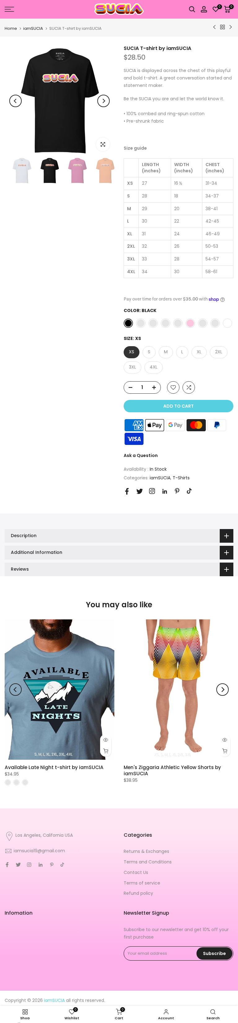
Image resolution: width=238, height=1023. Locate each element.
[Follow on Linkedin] (164, 491)
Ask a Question (141, 455)
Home (11, 28)
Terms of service (142, 883)
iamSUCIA (33, 28)
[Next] (103, 101)
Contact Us (136, 872)
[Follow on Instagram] (152, 491)
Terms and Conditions (148, 862)
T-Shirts (181, 478)
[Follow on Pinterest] (177, 491)
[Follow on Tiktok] (189, 491)
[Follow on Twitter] (139, 491)
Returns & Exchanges (146, 851)
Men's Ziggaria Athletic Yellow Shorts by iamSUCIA (172, 770)
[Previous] (15, 101)
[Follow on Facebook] (127, 491)
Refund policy (138, 893)
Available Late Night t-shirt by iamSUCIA (54, 767)
